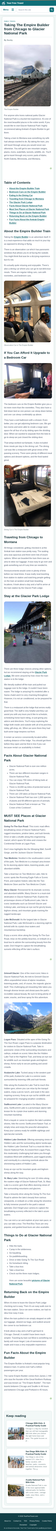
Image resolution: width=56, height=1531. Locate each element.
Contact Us (17, 1521)
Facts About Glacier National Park (25, 206)
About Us (7, 1521)
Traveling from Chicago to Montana (26, 199)
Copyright (33, 1525)
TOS (25, 1521)
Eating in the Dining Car (21, 195)
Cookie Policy (47, 1521)
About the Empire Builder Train (24, 188)
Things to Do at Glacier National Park (27, 213)
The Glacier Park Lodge (20, 202)
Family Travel (10, 21)
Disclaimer (23, 1525)
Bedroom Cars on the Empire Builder (27, 192)
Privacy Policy (34, 1521)
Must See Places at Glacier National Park (29, 209)
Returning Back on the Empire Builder (28, 216)
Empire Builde (21, 237)
